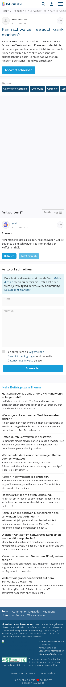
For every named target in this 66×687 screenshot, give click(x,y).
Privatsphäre (48, 673)
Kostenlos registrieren (17, 289)
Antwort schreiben (18, 70)
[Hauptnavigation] (60, 4)
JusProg (54, 665)
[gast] (7, 224)
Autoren (20, 615)
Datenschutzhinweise (20, 360)
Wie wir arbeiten (37, 615)
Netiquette (48, 611)
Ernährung (37, 88)
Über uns (8, 615)
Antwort (9, 310)
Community (19, 611)
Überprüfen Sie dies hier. (50, 653)
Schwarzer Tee (38, 11)
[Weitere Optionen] (60, 21)
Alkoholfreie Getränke (15, 88)
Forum (5, 11)
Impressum (17, 673)
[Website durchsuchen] (44, 4)
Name (7, 299)
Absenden (33, 368)
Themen (17, 11)
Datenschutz (32, 673)
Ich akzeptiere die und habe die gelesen (30, 356)
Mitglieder (34, 611)
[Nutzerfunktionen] (52, 4)
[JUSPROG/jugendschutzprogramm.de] (14, 659)
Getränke (52, 88)
